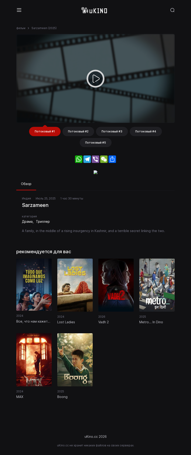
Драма (27, 221)
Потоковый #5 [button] (95, 142)
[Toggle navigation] (19, 10)
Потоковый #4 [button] (145, 131)
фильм (20, 28)
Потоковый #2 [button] (78, 131)
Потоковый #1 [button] (45, 131)
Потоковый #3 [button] (112, 131)
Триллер (43, 221)
